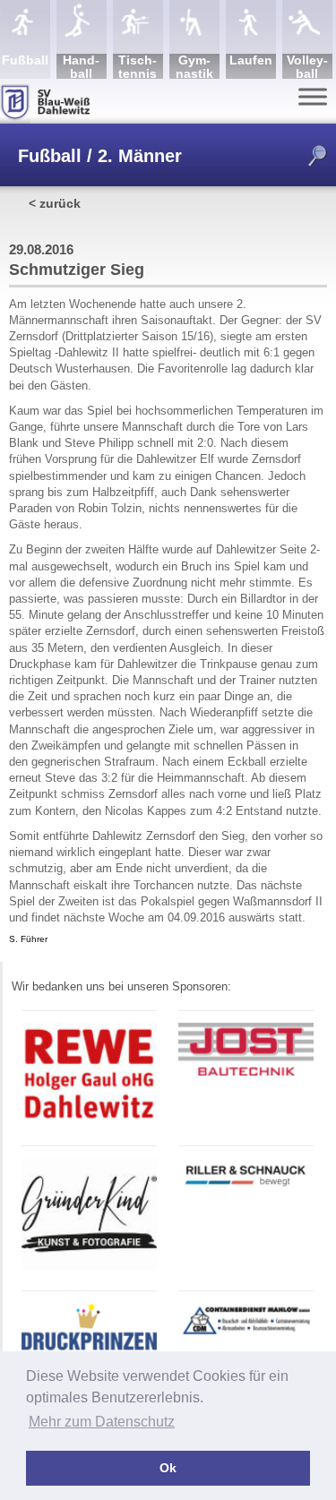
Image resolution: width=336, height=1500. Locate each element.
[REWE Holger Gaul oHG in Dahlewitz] (89, 1122)
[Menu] (312, 96)
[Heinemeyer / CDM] (246, 1335)
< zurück (55, 203)
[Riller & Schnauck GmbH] (246, 1189)
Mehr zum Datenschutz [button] (102, 1421)
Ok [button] (168, 1468)
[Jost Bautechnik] (246, 1072)
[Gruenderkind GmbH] (89, 1267)
